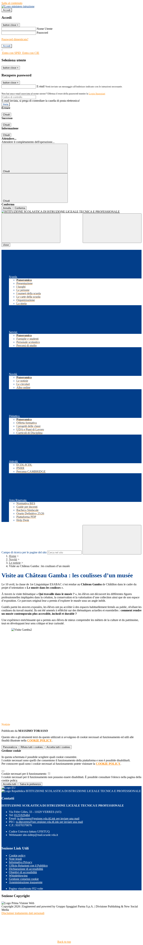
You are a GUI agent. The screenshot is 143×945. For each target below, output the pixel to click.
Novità (13, 559)
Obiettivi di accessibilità (23, 872)
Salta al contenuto (11, 3)
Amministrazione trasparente (25, 882)
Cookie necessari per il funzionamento (24, 773)
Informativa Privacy (20, 862)
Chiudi (6, 114)
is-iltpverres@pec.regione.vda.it (49, 821)
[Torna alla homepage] (71, 211)
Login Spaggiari (97, 93)
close (6, 244)
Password (42, 32)
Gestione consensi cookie (24, 879)
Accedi (6, 10)
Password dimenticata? (14, 39)
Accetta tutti (58, 747)
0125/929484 (22, 815)
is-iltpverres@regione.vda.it (48, 818)
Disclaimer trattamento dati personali (22, 913)
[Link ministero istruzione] (17, 6)
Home (12, 556)
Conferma (20, 208)
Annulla (7, 208)
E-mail (41, 86)
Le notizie (15, 562)
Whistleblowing (18, 875)
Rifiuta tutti (32, 747)
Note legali (15, 858)
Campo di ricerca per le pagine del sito (24, 552)
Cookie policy (17, 855)
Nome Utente (45, 28)
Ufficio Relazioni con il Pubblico (28, 865)
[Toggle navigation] (30, 228)
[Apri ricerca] (112, 228)
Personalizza (10, 747)
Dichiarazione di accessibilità (26, 868)
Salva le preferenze (30, 784)
